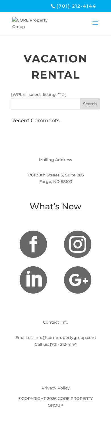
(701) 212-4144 (63, 344)
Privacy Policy (56, 388)
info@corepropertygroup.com (65, 337)
